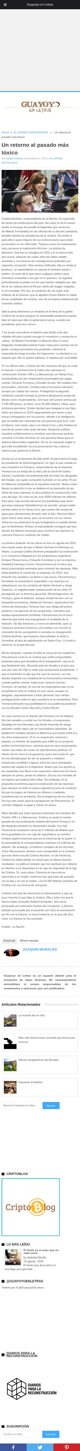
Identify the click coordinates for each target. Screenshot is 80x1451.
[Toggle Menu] (5, 4)
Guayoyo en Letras (40, 4)
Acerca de (9, 940)
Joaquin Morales (14, 158)
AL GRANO (20, 132)
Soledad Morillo (36, 1257)
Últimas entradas (29, 940)
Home (5, 132)
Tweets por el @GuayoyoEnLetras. (23, 1287)
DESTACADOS (39, 132)
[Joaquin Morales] (11, 955)
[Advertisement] (40, 50)
